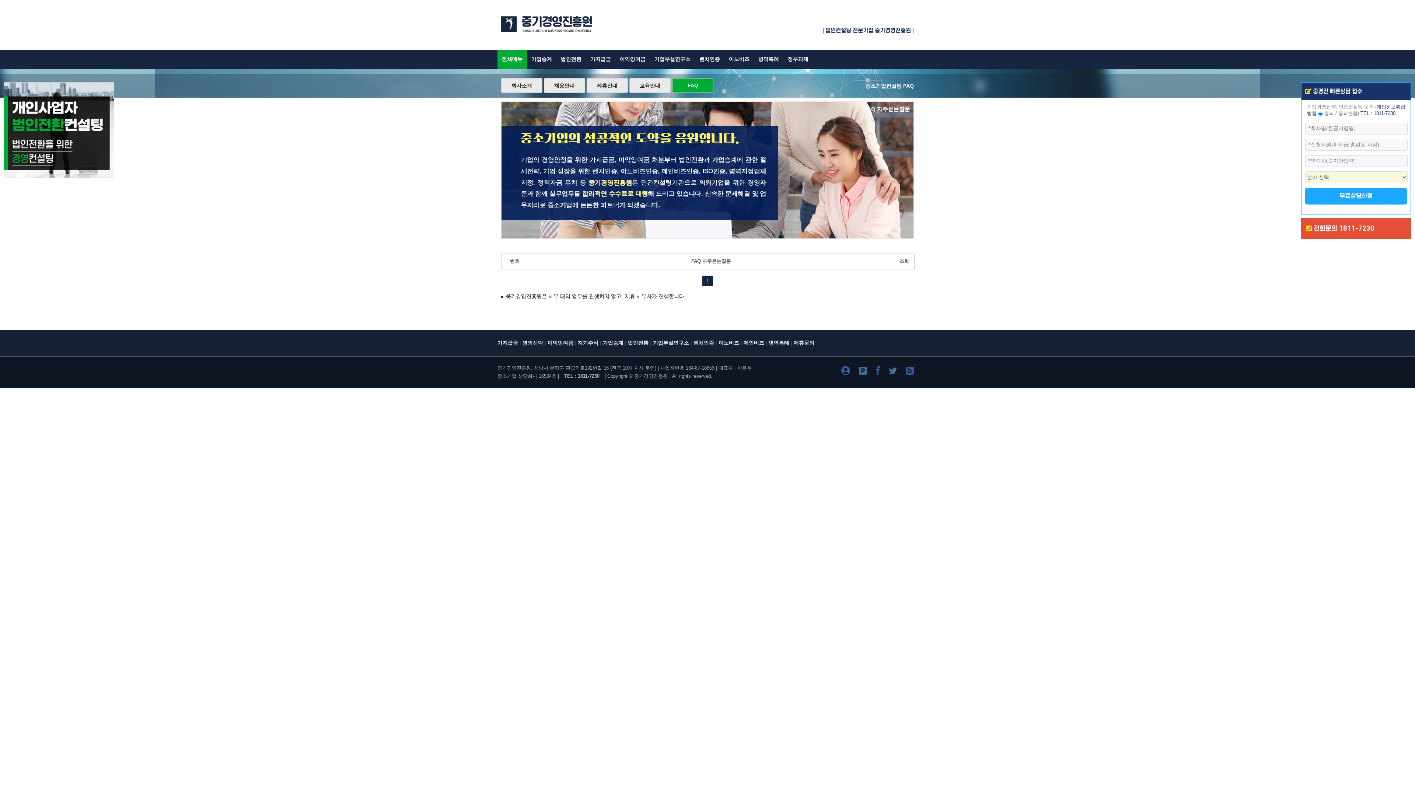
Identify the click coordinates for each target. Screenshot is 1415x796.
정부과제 (798, 59)
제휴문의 (804, 343)
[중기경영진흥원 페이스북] (878, 372)
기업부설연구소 (672, 59)
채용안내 (564, 85)
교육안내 (650, 85)
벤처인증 (709, 59)
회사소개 (521, 85)
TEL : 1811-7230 (1377, 113)
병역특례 (768, 59)
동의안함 (1348, 113)
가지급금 (600, 59)
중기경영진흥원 (651, 376)
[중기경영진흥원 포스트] (863, 372)
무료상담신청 (1356, 196)
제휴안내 (607, 85)
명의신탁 (533, 343)
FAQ (693, 85)
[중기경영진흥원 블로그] (846, 372)
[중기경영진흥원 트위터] (893, 372)
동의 (1329, 113)
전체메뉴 (512, 59)
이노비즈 (739, 59)
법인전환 (571, 59)
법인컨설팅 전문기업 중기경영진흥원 (868, 30)
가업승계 (541, 59)
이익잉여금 (633, 59)
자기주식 (588, 343)
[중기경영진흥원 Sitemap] (910, 372)
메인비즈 (754, 343)
